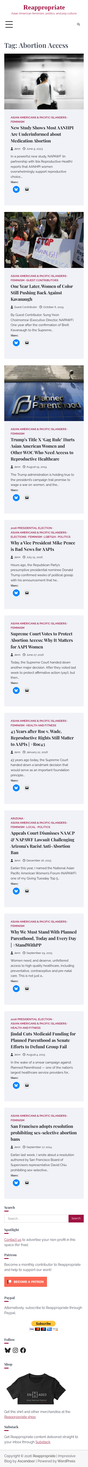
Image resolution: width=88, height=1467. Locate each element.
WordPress (66, 1461)
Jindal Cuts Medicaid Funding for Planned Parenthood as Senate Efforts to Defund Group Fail (43, 1040)
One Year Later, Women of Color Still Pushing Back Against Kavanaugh (42, 292)
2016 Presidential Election (31, 528)
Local (31, 827)
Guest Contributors (42, 280)
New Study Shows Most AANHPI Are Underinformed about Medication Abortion (42, 134)
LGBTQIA (50, 536)
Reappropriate (44, 7)
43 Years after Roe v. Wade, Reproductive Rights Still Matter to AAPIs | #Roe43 (42, 737)
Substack (42, 1442)
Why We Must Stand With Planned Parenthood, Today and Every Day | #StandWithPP (44, 938)
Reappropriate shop (20, 1417)
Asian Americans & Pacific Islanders (38, 117)
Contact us (12, 1240)
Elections (18, 536)
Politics (64, 536)
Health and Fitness (41, 725)
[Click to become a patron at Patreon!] (25, 1288)
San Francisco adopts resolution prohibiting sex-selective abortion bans (44, 1132)
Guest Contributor (25, 307)
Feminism (17, 121)
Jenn (17, 148)
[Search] (78, 24)
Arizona (17, 818)
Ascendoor (26, 1461)
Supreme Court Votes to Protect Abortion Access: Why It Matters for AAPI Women (42, 640)
